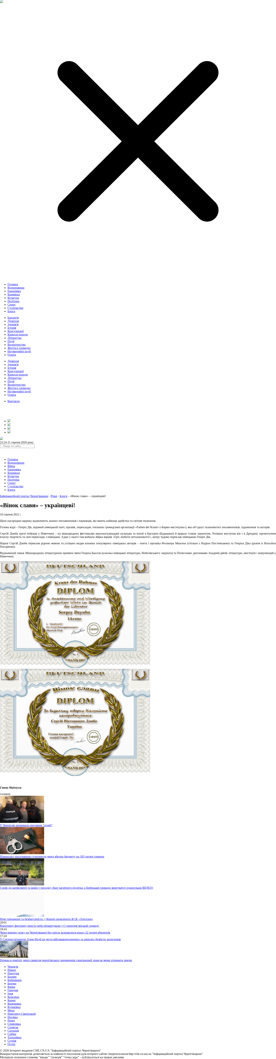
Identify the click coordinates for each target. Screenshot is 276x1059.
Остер (11, 1044)
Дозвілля (13, 321)
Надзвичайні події (19, 351)
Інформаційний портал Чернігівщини (24, 496)
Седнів (12, 1040)
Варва (11, 986)
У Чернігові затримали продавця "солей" (26, 825)
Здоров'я (13, 324)
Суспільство (15, 307)
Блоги (11, 311)
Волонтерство (17, 344)
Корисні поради (18, 334)
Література (14, 337)
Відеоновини (16, 287)
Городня (13, 990)
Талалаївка (14, 1037)
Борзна (12, 983)
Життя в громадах (19, 348)
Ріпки (11, 1020)
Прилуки (13, 973)
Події (11, 341)
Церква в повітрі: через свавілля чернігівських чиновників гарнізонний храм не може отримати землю (66, 960)
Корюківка (14, 1003)
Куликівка (14, 1007)
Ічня (10, 993)
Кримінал (14, 294)
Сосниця (13, 1030)
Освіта (12, 354)
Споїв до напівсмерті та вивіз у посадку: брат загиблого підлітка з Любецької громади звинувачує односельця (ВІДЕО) (76, 887)
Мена (11, 1010)
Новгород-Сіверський (22, 1013)
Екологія (13, 317)
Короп (12, 1000)
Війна (11, 466)
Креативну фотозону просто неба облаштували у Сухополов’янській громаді (49, 925)
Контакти (14, 401)
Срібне (12, 1034)
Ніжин (12, 970)
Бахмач (12, 976)
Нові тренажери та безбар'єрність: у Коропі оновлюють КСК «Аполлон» (46, 919)
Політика (13, 301)
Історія (12, 327)
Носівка (13, 1017)
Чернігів (13, 966)
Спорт (12, 304)
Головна (13, 284)
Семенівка (14, 1023)
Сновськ (13, 1027)
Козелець (13, 997)
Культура (13, 297)
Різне (54, 496)
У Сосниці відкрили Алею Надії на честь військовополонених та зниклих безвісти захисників (60, 939)
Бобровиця (14, 980)
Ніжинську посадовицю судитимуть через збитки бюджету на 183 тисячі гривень (52, 856)
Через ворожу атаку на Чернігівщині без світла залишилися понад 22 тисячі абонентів (55, 932)
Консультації (16, 331)
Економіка (14, 291)
